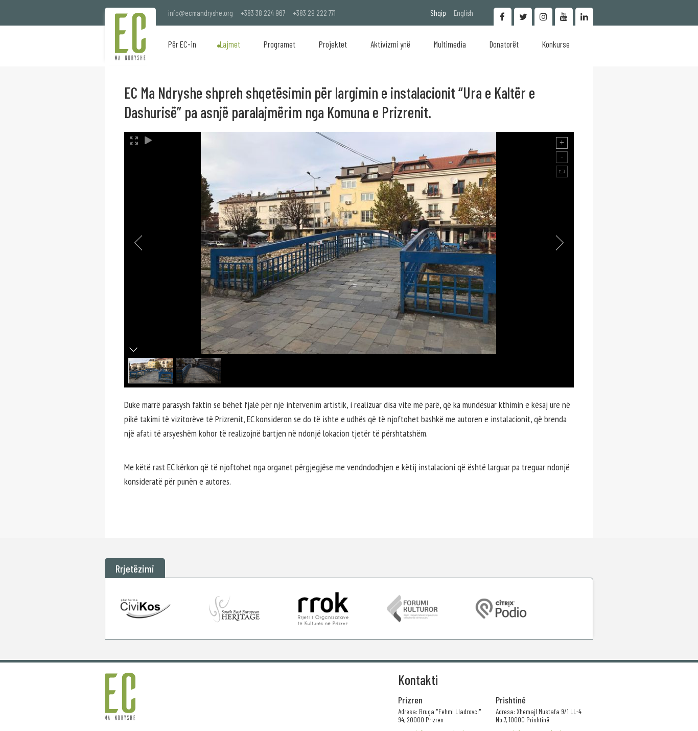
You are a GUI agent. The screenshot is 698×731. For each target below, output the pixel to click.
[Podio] (501, 608)
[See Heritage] (234, 608)
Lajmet (230, 44)
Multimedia (450, 44)
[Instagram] (543, 17)
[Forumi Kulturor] (412, 608)
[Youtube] (564, 17)
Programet (279, 44)
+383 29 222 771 (314, 12)
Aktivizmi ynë (390, 44)
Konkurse (556, 44)
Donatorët (504, 44)
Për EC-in (182, 44)
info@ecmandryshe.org (200, 12)
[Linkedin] (584, 17)
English (463, 12)
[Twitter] (523, 17)
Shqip (438, 12)
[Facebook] (502, 17)
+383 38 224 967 (263, 12)
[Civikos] (145, 608)
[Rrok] (323, 608)
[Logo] (130, 36)
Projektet (333, 44)
